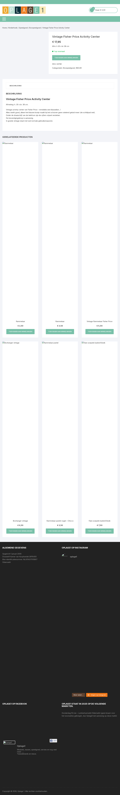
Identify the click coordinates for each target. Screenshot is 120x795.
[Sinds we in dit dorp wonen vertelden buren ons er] (75, 573)
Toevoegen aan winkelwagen (66, 58)
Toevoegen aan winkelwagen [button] (20, 331)
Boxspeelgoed (35, 28)
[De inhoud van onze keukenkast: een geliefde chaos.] (75, 621)
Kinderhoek (12, 28)
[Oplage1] (9, 742)
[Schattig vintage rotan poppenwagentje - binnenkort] (104, 580)
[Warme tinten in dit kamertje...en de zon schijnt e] (75, 667)
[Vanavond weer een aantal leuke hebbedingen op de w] (104, 618)
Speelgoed (23, 28)
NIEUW (79, 68)
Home (4, 28)
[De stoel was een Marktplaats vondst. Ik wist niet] (104, 667)
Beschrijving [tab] (16, 86)
